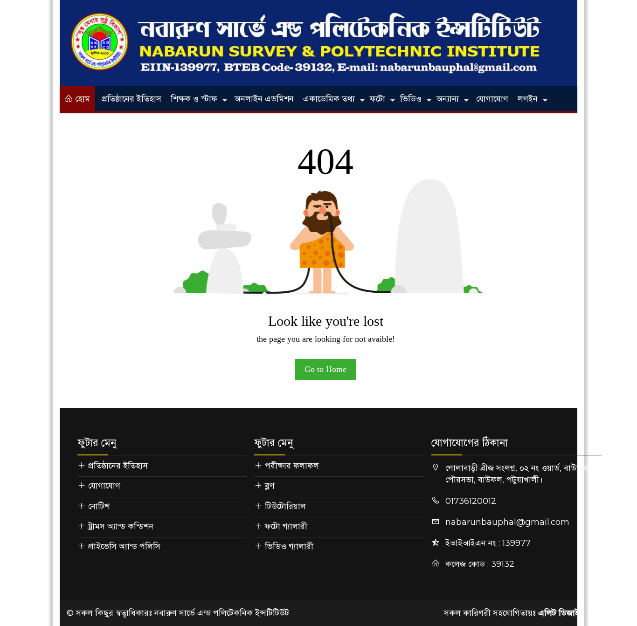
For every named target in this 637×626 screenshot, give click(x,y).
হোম (81, 99)
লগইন (528, 99)
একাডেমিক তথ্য (329, 99)
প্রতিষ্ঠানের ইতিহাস (131, 99)
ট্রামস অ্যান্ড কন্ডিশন (120, 526)
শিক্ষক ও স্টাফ (194, 99)
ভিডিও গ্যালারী (289, 546)
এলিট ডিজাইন (561, 613)
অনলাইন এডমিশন (264, 99)
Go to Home (325, 369)
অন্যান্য (447, 99)
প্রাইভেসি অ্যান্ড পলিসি (124, 546)
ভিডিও (411, 99)
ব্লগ (270, 486)
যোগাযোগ (492, 99)
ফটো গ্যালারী (286, 526)
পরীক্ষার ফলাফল (292, 466)
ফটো (377, 99)
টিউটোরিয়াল (285, 506)
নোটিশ (99, 506)
